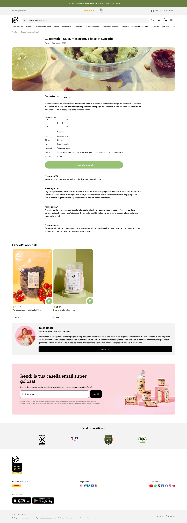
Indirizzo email (29, 394)
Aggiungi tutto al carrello (84, 165)
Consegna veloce (20, 11)
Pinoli (59, 156)
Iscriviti (96, 394)
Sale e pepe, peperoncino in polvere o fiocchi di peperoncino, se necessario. (90, 152)
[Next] (176, 26)
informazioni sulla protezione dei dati (89, 403)
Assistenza (169, 11)
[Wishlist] (153, 20)
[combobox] (85, 20)
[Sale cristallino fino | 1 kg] (73, 284)
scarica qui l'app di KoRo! (111, 3)
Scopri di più (105, 349)
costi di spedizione (46, 518)
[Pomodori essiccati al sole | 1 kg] (32, 284)
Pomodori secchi (64, 148)
